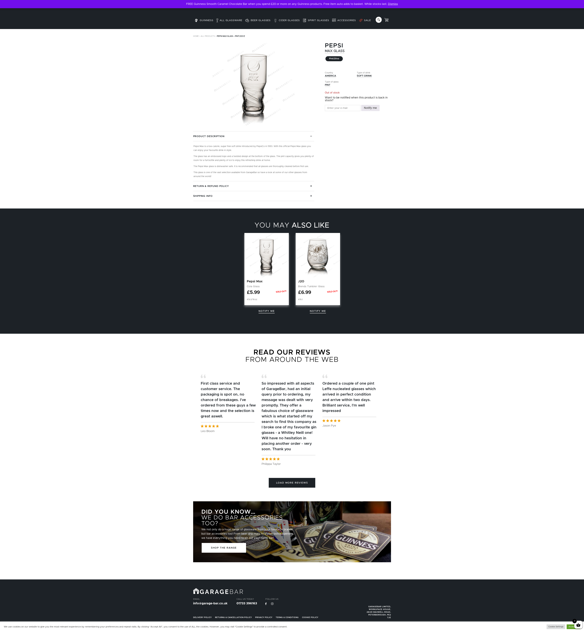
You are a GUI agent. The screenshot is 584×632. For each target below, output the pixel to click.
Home (196, 36)
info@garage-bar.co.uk (210, 603)
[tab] (253, 156)
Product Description (209, 136)
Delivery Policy (202, 617)
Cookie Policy (310, 617)
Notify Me (267, 311)
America (330, 76)
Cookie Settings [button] (555, 627)
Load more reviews (292, 483)
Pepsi (334, 46)
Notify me (370, 108)
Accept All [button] (573, 627)
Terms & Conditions (287, 617)
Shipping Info (203, 196)
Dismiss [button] (393, 4)
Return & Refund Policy (211, 186)
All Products (208, 36)
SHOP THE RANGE (224, 548)
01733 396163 (246, 603)
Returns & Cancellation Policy (233, 617)
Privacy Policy (263, 617)
